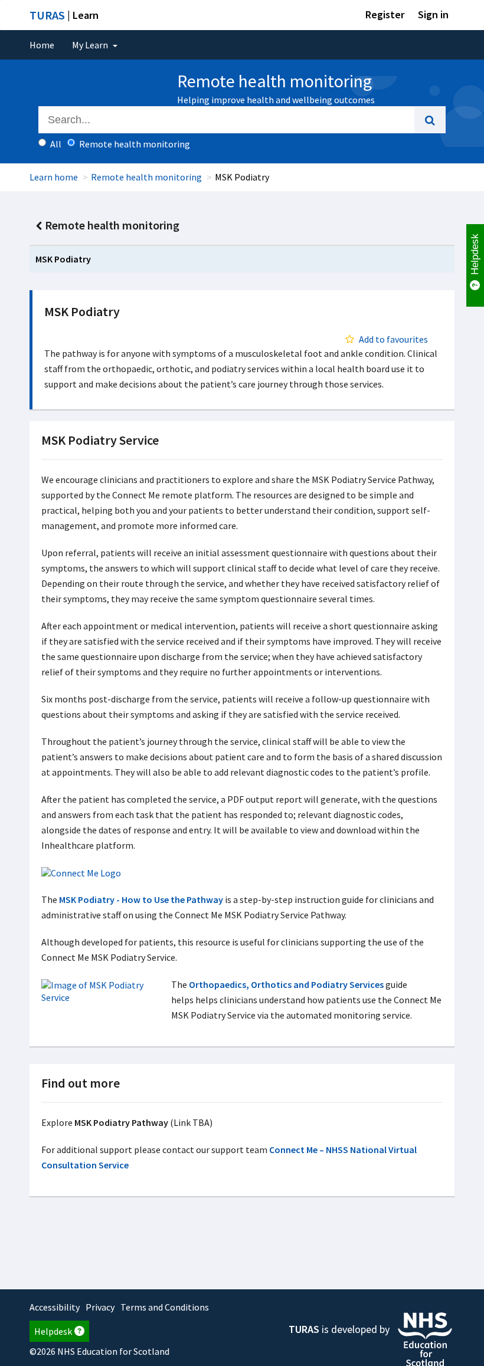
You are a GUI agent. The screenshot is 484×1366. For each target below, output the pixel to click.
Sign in (433, 14)
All (55, 144)
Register (384, 14)
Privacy (100, 1307)
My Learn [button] (91, 45)
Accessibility (55, 1307)
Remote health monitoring (146, 177)
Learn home (54, 177)
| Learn (64, 15)
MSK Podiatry (63, 259)
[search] (430, 119)
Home (42, 45)
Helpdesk (53, 1331)
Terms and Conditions (164, 1307)
